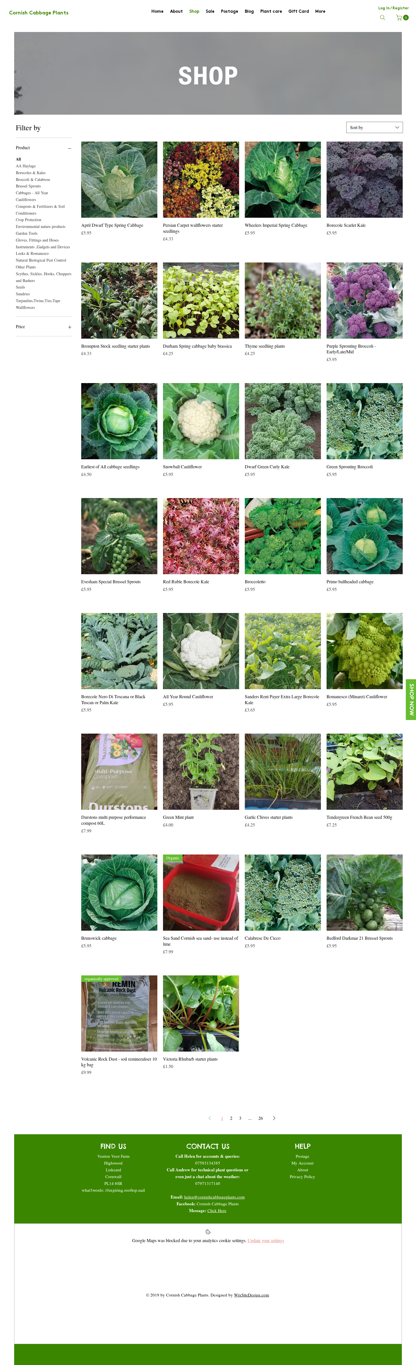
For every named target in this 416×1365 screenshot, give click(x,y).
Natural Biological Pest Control (41, 260)
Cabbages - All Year (32, 192)
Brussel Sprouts (28, 186)
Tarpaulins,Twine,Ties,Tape (38, 300)
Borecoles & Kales (31, 172)
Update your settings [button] (266, 1240)
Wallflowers (25, 307)
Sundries (23, 293)
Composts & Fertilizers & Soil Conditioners (40, 210)
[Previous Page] (209, 1118)
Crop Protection (28, 219)
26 (260, 1118)
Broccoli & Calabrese (33, 179)
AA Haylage (26, 165)
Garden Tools (26, 233)
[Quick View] (119, 180)
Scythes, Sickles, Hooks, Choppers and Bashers (43, 277)
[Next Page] (274, 1118)
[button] (403, 17)
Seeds (20, 287)
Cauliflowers (26, 199)
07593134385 (207, 1163)
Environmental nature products (40, 226)
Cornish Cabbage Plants (218, 1203)
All (18, 159)
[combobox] (374, 127)
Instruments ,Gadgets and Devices (43, 246)
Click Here (216, 1210)
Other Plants (26, 267)
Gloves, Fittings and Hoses (37, 240)
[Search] (383, 18)
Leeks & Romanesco (32, 253)
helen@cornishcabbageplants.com (214, 1197)
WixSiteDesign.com (251, 1295)
